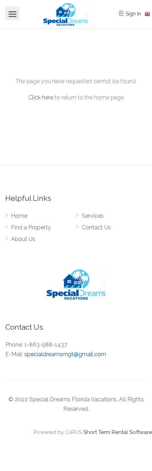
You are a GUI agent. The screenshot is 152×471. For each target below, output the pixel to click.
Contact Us (96, 227)
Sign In (132, 14)
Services (93, 215)
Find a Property (31, 227)
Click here (40, 97)
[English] (147, 14)
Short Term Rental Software (117, 432)
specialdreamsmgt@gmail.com (65, 354)
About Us (23, 239)
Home (19, 215)
